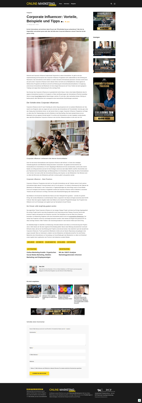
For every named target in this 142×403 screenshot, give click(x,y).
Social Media (38, 96)
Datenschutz (104, 397)
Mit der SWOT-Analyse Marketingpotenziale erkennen (70, 253)
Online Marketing (51, 242)
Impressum (97, 397)
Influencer (31, 242)
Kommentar (33, 332)
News (60, 3)
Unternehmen (71, 242)
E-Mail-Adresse (34, 354)
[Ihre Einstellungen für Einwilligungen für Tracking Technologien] (139, 400)
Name (31, 348)
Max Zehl (41, 266)
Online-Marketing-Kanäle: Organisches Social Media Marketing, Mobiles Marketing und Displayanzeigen (41, 254)
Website (32, 361)
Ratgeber (73, 3)
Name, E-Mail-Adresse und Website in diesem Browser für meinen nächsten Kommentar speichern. (56, 368)
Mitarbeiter (40, 242)
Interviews (66, 3)
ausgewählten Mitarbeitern (76, 216)
